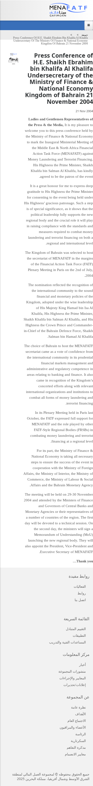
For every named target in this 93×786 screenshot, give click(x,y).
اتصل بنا (80, 600)
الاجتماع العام (76, 721)
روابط (82, 593)
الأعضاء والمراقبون (73, 727)
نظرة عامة (78, 707)
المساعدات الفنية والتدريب (67, 642)
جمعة (85, 35)
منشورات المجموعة (72, 671)
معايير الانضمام (75, 754)
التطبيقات (79, 635)
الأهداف (80, 714)
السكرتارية (78, 741)
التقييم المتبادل (76, 629)
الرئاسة (80, 734)
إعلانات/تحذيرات (74, 685)
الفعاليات (80, 586)
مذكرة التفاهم (76, 747)
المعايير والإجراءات (72, 678)
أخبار (82, 665)
